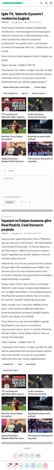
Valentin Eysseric (38, 93)
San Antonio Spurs (10, 370)
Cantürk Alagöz (40, 87)
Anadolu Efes (8, 364)
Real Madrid (30, 364)
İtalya (20, 364)
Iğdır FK (25, 93)
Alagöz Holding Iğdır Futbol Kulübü (16, 87)
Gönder (10, 202)
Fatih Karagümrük (10, 93)
